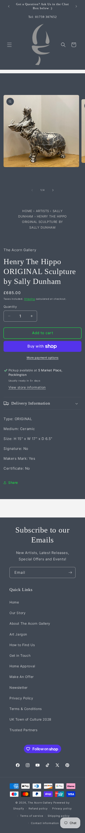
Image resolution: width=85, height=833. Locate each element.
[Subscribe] (70, 572)
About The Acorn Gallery (29, 623)
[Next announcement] (76, 6)
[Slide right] (53, 190)
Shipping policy (59, 815)
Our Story (17, 613)
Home (27, 211)
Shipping (29, 298)
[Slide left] (32, 190)
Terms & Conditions (25, 709)
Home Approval (22, 666)
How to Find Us (22, 645)
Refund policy (38, 808)
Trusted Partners (23, 730)
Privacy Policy (21, 698)
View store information (27, 387)
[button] (9, 45)
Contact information (45, 823)
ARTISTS (42, 211)
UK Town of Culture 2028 (30, 719)
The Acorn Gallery (40, 802)
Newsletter (18, 687)
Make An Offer (21, 677)
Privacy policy (62, 808)
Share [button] (13, 482)
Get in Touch (19, 655)
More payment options (43, 357)
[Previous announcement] (9, 6)
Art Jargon (18, 634)
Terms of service (31, 815)
